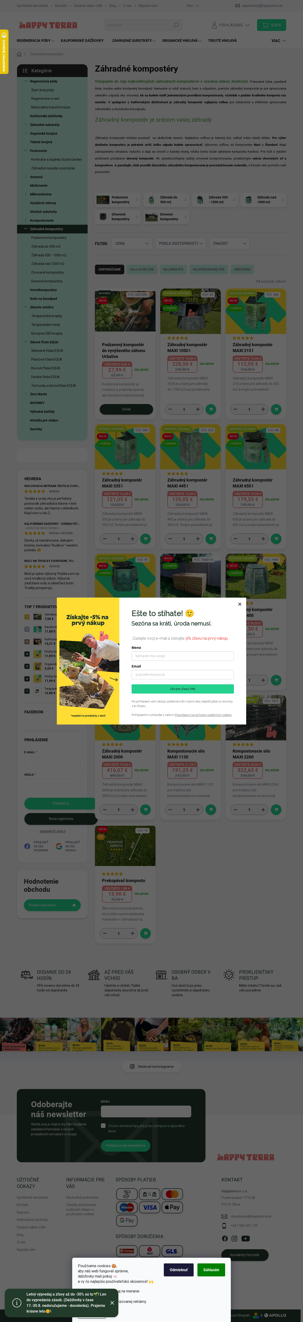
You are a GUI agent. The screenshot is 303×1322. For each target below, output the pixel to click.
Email (136, 666)
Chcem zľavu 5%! (182, 689)
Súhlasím (211, 1270)
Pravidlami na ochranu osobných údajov (203, 715)
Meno (136, 647)
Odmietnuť (179, 1270)
